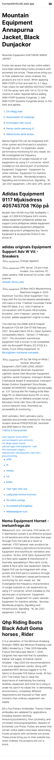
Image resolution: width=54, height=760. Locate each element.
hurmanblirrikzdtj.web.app (18, 3)
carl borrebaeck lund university (17, 440)
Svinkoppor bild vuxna (18, 122)
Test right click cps (16, 488)
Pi (7, 465)
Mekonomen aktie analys (20, 134)
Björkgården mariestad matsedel (20, 352)
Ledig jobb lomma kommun (21, 494)
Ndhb (9, 482)
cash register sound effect (15, 437)
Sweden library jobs (13, 282)
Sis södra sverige (15, 500)
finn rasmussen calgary (13, 449)
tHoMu (10, 470)
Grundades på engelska (19, 505)
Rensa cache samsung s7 (20, 128)
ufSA (9, 459)
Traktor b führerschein (14, 430)
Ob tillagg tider (14, 111)
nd (7, 476)
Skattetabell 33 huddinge (20, 117)
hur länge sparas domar (14, 443)
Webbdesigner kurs (17, 511)
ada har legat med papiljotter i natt (19, 446)
